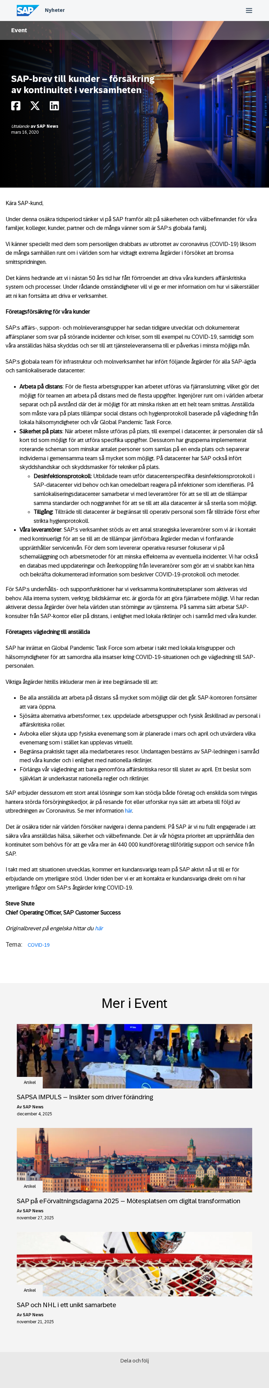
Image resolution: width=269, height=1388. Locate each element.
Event (19, 30)
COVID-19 (39, 945)
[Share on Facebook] (15, 108)
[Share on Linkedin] (54, 108)
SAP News (47, 126)
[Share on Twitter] (35, 108)
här (128, 811)
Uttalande (20, 126)
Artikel (30, 1082)
